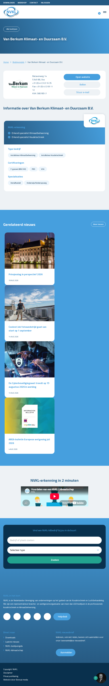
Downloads (9, 2)
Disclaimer (7, 673)
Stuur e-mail (82, 92)
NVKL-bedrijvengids (14, 646)
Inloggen (45, 2)
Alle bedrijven (11, 29)
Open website (83, 77)
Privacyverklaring (10, 676)
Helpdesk (62, 616)
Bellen (83, 84)
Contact (34, 2)
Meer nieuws (98, 224)
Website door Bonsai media (15, 680)
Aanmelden (66, 652)
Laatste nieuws (12, 642)
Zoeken (55, 560)
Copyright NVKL (10, 669)
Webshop (22, 2)
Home (6, 62)
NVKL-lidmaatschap (14, 650)
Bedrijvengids (18, 62)
